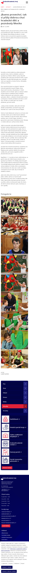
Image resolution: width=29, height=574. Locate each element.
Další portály (5, 525)
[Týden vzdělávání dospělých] (5, 435)
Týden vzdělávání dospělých (16, 435)
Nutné (22, 563)
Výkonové (4, 563)
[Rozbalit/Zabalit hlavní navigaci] (27, 2)
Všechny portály (7, 467)
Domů (2, 7)
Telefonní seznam (5, 535)
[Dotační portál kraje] (5, 427)
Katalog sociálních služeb (8, 516)
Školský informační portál (8, 522)
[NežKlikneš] (5, 419)
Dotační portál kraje (17, 427)
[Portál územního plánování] (5, 460)
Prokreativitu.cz (5, 518)
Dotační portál (5, 520)
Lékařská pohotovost (6, 537)
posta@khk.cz (4, 490)
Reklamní (17, 563)
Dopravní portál (5, 514)
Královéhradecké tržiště (16, 444)
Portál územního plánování (16, 460)
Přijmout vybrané (7, 567)
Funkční (11, 563)
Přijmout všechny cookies (9, 571)
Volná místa (4, 539)
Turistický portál (5, 511)
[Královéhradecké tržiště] (5, 444)
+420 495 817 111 (5, 489)
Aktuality (8, 7)
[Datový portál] (5, 452)
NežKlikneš (14, 419)
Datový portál (15, 452)
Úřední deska (4, 533)
